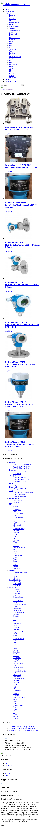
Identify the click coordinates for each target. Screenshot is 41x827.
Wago (11, 68)
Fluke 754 (16, 485)
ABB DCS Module (19, 496)
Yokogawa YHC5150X (21, 479)
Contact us (8, 765)
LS (10, 72)
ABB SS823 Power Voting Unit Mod (21, 727)
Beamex (12, 55)
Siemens (12, 28)
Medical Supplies (15, 57)
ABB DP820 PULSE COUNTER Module (23, 730)
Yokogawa (12, 19)
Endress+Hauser (14, 64)
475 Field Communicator (21, 466)
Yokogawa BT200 (19, 481)
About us (8, 763)
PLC (15, 574)
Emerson (12, 15)
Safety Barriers (18, 500)
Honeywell (13, 34)
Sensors (16, 502)
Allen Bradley (14, 26)
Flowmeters (17, 474)
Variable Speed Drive (20, 582)
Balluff (11, 74)
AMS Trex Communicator (22, 464)
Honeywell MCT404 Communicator (25, 489)
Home (3, 89)
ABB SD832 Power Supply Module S (22, 728)
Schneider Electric (15, 30)
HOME (7, 9)
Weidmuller (13, 49)
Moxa (11, 70)
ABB (11, 32)
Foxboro (12, 41)
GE (10, 47)
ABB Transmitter (19, 494)
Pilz (10, 62)
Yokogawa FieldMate (20, 477)
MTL (11, 21)
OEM (11, 59)
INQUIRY (8, 134)
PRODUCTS (9, 13)
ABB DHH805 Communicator (23, 493)
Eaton (11, 66)
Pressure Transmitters (20, 472)
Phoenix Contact (14, 38)
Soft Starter (17, 584)
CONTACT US (10, 81)
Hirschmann (13, 36)
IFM (10, 45)
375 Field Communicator (21, 468)
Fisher (11, 43)
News (7, 79)
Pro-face (12, 53)
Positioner (16, 576)
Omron (11, 76)
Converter (16, 578)
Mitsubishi (12, 78)
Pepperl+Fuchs (14, 22)
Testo (11, 51)
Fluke (11, 24)
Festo (11, 60)
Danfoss (12, 40)
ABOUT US (9, 11)
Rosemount (13, 17)
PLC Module (17, 586)
